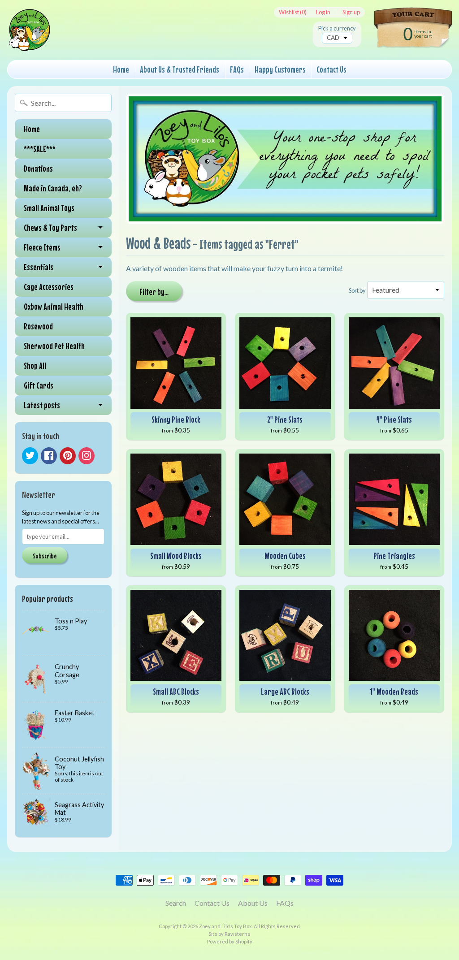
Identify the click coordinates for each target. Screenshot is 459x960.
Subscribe (44, 556)
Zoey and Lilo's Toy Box (225, 926)
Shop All (35, 365)
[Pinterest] (68, 455)
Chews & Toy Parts (50, 227)
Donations (38, 168)
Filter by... (154, 291)
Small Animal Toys (49, 208)
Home (121, 69)
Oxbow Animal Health (53, 306)
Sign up (351, 12)
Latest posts (42, 405)
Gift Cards (38, 385)
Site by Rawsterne (229, 934)
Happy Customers (280, 69)
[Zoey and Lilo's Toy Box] (29, 41)
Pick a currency (337, 28)
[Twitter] (30, 455)
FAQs (237, 69)
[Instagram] (86, 455)
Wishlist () (293, 12)
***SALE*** (40, 148)
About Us (253, 903)
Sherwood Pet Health (54, 346)
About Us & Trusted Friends (179, 69)
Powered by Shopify (229, 941)
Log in (323, 12)
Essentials (38, 267)
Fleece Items (42, 247)
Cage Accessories (49, 286)
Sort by (357, 290)
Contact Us (331, 69)
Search (175, 903)
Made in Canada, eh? (53, 188)
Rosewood (38, 326)
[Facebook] (49, 455)
